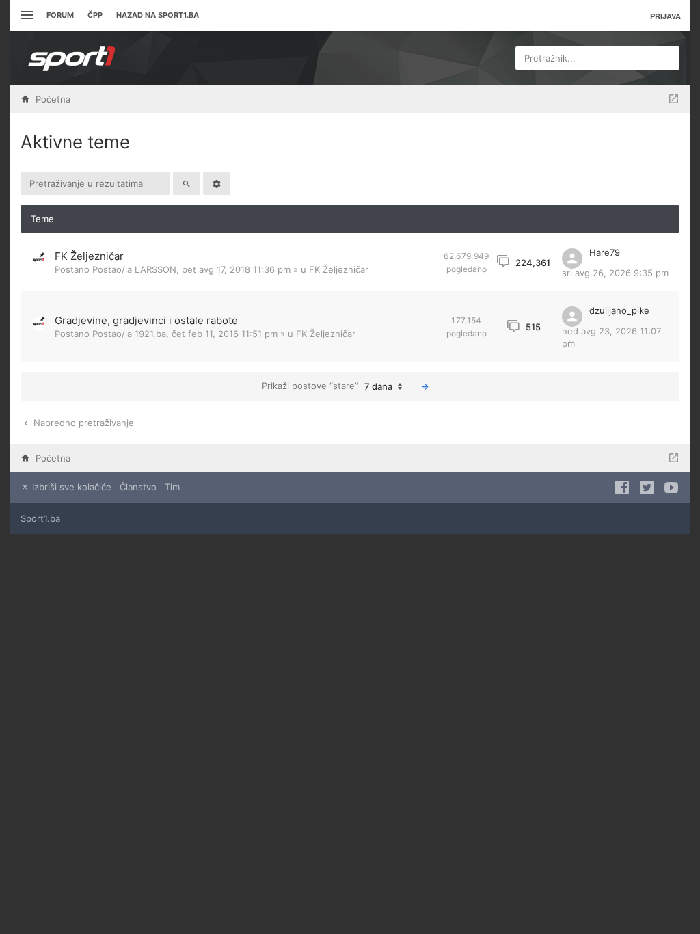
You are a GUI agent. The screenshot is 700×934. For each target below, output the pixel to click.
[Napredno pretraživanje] (216, 183)
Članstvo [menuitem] (138, 486)
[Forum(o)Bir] (674, 99)
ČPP (95, 15)
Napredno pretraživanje (82, 422)
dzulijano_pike (619, 310)
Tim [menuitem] (172, 486)
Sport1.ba (40, 518)
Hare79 (604, 252)
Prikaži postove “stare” (327, 386)
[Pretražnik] (186, 183)
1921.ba (150, 333)
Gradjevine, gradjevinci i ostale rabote (146, 320)
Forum (60, 15)
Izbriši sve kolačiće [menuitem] (70, 486)
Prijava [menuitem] (665, 16)
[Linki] (25, 15)
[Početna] (72, 58)
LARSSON (155, 269)
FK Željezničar (89, 256)
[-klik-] (425, 386)
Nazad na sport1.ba (157, 15)
